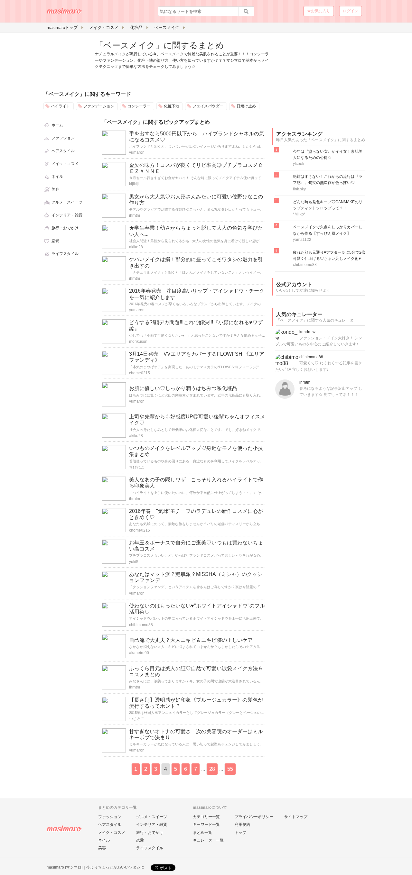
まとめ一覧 (202, 832)
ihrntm (134, 215)
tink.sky (299, 189)
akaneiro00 (139, 653)
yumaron (137, 152)
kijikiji (134, 184)
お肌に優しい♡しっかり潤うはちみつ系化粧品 (183, 388)
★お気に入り (318, 11)
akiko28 (136, 247)
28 (212, 769)
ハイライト (60, 106)
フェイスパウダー (207, 106)
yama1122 (302, 239)
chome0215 (139, 373)
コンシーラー (139, 106)
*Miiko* (299, 214)
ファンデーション (98, 106)
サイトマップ (295, 817)
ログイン (350, 11)
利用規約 (242, 824)
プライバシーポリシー (254, 817)
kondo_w (307, 332)
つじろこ (137, 718)
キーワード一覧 (206, 824)
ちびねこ (137, 467)
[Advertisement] (320, 80)
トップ (240, 832)
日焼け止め (246, 106)
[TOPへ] (64, 13)
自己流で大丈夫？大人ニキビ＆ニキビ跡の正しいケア (191, 640)
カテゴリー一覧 (206, 817)
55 (230, 769)
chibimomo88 (141, 625)
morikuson (138, 341)
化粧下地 (171, 106)
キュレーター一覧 (208, 840)
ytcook (298, 163)
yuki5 (133, 562)
